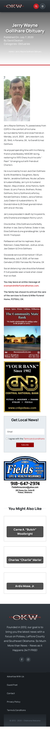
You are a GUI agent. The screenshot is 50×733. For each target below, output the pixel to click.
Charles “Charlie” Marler (25, 560)
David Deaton (15, 40)
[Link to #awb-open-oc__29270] (36, 6)
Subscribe (25, 445)
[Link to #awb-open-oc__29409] (42, 6)
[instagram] (28, 659)
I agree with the (26, 438)
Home (11, 51)
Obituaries (24, 43)
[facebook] (21, 659)
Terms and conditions (34, 438)
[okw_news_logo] (14, 5)
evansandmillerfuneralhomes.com (21, 285)
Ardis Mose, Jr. (25, 586)
